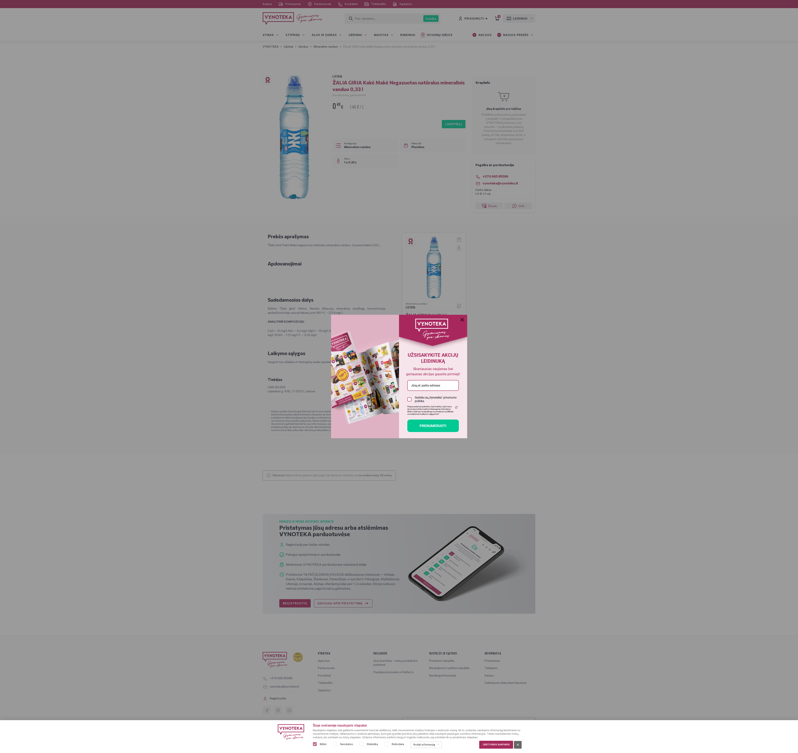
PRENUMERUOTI (433, 426)
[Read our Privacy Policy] (456, 407)
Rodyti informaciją (424, 744)
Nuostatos (346, 744)
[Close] (462, 320)
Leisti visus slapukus (496, 744)
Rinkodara (398, 744)
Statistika (372, 744)
